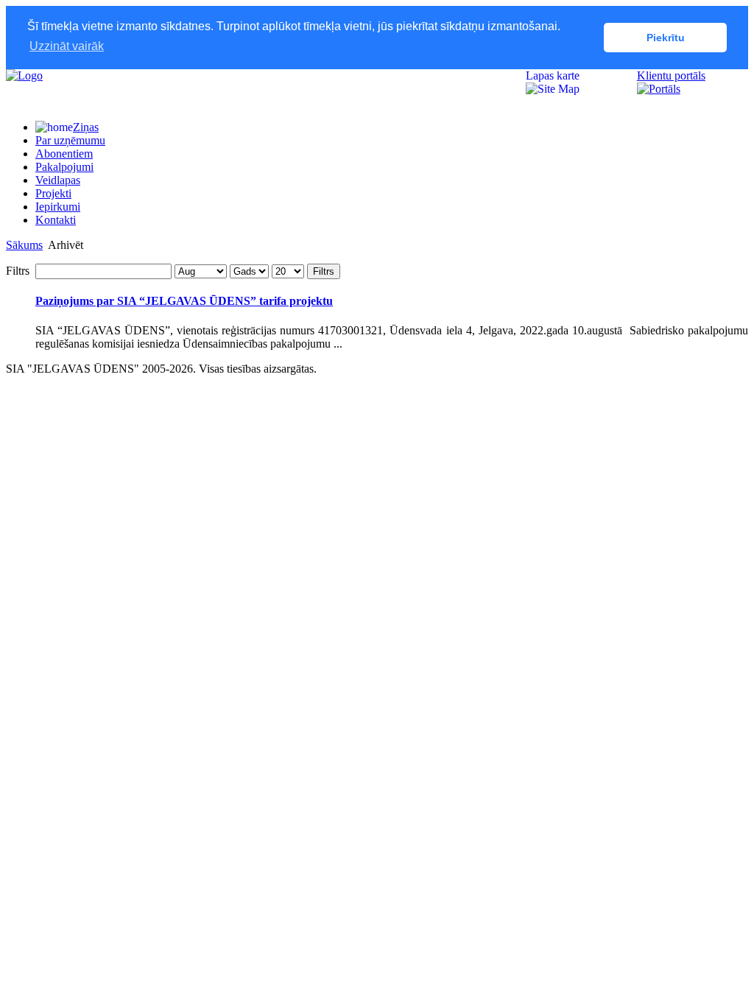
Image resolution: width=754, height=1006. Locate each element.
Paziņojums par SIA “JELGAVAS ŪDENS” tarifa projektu (184, 301)
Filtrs (323, 271)
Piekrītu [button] (665, 37)
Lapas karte (552, 75)
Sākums (24, 245)
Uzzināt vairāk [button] (66, 46)
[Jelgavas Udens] (24, 75)
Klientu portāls (671, 75)
